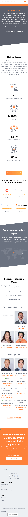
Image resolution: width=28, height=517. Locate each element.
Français (14, 514)
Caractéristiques (4, 484)
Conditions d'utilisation (8, 508)
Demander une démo (14, 455)
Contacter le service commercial (14, 31)
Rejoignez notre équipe (13, 172)
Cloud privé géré (4, 489)
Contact (2, 502)
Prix (1, 498)
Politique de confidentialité (19, 508)
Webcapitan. (3, 511)
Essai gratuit (14, 458)
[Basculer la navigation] (25, 1)
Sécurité (2, 486)
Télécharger (3, 497)
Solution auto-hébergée (6, 487)
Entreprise (3, 500)
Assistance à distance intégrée (7, 490)
